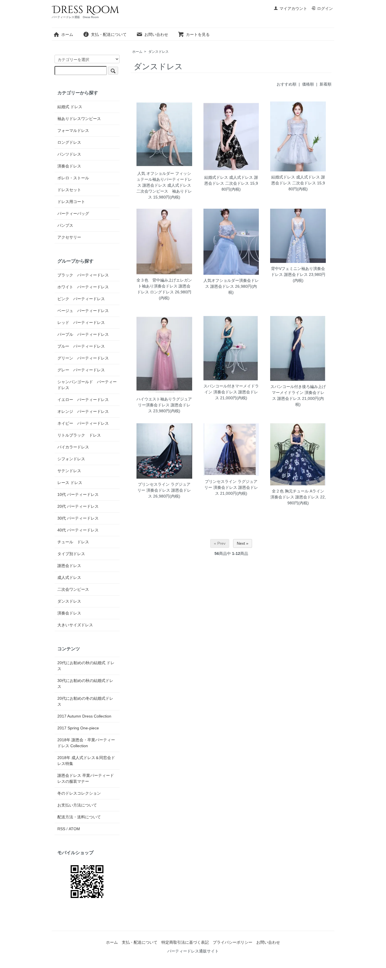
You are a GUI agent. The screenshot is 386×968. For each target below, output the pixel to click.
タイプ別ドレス (71, 553)
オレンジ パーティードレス (83, 411)
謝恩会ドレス (69, 565)
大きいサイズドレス (75, 625)
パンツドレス (69, 154)
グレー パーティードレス (81, 370)
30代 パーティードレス (78, 518)
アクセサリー (69, 237)
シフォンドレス (71, 459)
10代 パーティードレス (78, 494)
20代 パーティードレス (78, 506)
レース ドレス (69, 482)
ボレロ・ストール (73, 178)
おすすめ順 (286, 84)
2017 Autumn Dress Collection (84, 716)
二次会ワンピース (73, 589)
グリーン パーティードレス (83, 358)
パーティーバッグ (73, 213)
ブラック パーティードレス (83, 275)
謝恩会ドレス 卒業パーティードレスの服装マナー (85, 778)
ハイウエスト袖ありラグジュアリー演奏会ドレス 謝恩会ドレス (164, 405)
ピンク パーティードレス (81, 298)
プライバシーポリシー (232, 942)
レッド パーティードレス (81, 322)
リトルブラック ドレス (79, 435)
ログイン (325, 8)
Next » (242, 543)
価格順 (308, 84)
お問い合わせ (156, 34)
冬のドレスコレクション (79, 793)
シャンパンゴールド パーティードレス (87, 385)
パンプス (65, 225)
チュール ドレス (73, 542)
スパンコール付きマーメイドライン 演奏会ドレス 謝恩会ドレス (231, 392)
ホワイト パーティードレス (83, 287)
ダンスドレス (158, 52)
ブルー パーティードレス (81, 346)
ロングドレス (69, 142)
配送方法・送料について (79, 817)
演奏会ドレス (69, 166)
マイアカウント (293, 8)
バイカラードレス (73, 447)
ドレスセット (69, 190)
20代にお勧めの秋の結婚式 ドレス (85, 665)
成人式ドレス (69, 577)
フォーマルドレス (73, 130)
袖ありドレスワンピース (79, 118)
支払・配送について (109, 34)
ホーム (67, 34)
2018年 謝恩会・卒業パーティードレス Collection (86, 743)
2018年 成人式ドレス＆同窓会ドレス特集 (86, 760)
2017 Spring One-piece (78, 728)
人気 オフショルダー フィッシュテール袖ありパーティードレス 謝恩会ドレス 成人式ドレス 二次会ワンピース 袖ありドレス (165, 185)
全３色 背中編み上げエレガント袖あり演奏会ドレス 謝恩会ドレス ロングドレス (164, 286)
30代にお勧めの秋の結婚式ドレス (85, 683)
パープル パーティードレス (83, 334)
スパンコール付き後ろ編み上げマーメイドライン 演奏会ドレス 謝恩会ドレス (298, 392)
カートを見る (198, 34)
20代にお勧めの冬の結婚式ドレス (85, 701)
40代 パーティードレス (78, 530)
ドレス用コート (71, 201)
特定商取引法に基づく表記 (185, 942)
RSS (61, 829)
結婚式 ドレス (69, 106)
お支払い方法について (77, 805)
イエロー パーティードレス (83, 399)
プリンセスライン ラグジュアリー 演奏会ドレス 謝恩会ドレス (164, 490)
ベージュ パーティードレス (83, 310)
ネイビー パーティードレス (83, 423)
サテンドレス (69, 470)
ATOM (74, 829)
